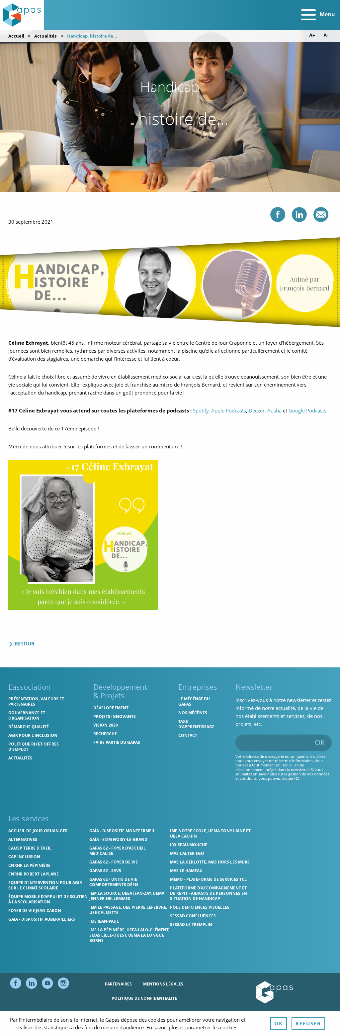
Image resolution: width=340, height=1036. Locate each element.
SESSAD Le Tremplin (191, 924)
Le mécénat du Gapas (194, 701)
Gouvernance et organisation (26, 715)
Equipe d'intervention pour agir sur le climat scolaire (45, 885)
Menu (326, 14)
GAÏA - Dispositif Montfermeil (122, 831)
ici (296, 778)
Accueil (16, 36)
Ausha (274, 410)
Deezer (257, 410)
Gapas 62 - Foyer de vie (113, 862)
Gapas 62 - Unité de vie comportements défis (113, 881)
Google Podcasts (307, 410)
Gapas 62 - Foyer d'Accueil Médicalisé (117, 850)
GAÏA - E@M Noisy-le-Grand (118, 839)
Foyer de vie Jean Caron (34, 910)
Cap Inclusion (24, 857)
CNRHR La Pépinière (29, 865)
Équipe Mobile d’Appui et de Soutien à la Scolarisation (48, 899)
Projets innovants (114, 716)
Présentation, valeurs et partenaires (36, 701)
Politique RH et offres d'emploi (33, 746)
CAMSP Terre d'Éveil (29, 848)
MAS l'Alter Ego (187, 853)
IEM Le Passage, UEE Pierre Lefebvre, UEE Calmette (128, 909)
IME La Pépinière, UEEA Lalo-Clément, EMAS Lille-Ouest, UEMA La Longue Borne (129, 935)
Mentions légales (163, 984)
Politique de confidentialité (144, 998)
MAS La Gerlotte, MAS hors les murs (210, 862)
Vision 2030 (105, 725)
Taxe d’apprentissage (196, 724)
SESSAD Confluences (193, 916)
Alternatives (22, 839)
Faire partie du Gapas (116, 742)
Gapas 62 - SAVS (105, 870)
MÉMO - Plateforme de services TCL (208, 879)
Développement (110, 708)
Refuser (308, 1023)
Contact (187, 735)
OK (320, 742)
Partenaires (118, 984)
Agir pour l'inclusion (32, 735)
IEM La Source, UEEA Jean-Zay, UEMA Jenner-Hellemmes (126, 895)
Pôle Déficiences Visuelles (199, 907)
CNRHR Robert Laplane (33, 874)
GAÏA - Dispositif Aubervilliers (41, 919)
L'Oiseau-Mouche (188, 845)
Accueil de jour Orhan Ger (38, 831)
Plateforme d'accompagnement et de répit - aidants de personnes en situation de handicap (208, 893)
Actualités (45, 36)
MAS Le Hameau (186, 870)
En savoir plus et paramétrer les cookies (191, 1027)
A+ (312, 35)
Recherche (105, 734)
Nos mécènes (192, 713)
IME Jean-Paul (104, 921)
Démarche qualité (28, 727)
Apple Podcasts (228, 410)
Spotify (201, 410)
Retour (24, 643)
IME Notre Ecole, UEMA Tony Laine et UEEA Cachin (210, 833)
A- (325, 35)
